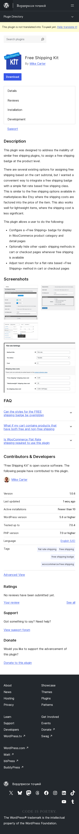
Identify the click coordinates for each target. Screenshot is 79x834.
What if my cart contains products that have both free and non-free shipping (30, 427)
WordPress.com (16, 748)
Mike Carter (38, 63)
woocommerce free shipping (58, 564)
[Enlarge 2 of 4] (70, 290)
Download (12, 76)
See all (71, 602)
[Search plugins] (42, 39)
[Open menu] (73, 5)
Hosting (9, 698)
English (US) (68, 540)
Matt (9, 754)
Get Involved (50, 717)
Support (12, 129)
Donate (48, 729)
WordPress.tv (15, 736)
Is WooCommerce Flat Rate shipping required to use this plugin (27, 441)
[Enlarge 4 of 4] (70, 347)
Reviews (13, 100)
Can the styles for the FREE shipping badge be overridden (24, 413)
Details (12, 91)
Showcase (48, 685)
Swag (47, 736)
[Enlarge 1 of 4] (33, 290)
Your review (11, 602)
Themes (46, 692)
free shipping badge (63, 556)
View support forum (17, 630)
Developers (11, 729)
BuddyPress (14, 767)
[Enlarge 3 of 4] (33, 327)
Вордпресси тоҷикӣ (26, 784)
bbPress (11, 761)
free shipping (66, 549)
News (7, 692)
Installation (15, 110)
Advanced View (14, 575)
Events (46, 723)
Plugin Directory (13, 16)
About (8, 685)
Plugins (46, 698)
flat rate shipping (47, 549)
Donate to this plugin (18, 663)
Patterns (47, 705)
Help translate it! (67, 26)
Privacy (9, 705)
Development (17, 119)
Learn (7, 717)
